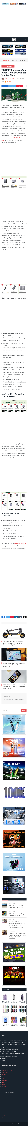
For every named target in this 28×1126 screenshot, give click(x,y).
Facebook (3, 1058)
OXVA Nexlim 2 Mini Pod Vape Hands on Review (16, 906)
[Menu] (2, 39)
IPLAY (3, 1084)
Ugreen (3, 1117)
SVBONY (4, 1097)
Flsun (3, 1107)
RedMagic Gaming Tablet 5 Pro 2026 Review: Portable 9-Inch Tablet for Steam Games (14, 665)
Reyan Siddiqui (10, 78)
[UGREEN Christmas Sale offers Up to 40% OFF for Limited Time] (14, 95)
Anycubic (4, 1109)
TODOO (4, 1086)
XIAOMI (22, 899)
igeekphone (18, 1124)
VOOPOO (4, 1074)
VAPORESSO (5, 1072)
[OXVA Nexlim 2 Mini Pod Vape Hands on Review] (4, 905)
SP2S (3, 1082)
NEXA (3, 1078)
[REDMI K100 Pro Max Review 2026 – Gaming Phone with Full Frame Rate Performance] (14, 676)
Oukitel (3, 1113)
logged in (12, 699)
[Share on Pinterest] (19, 86)
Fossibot (4, 1103)
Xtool (3, 1111)
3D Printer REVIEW (13, 899)
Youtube (3, 1060)
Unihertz (4, 1105)
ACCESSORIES (8, 66)
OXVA (3, 1076)
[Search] (26, 39)
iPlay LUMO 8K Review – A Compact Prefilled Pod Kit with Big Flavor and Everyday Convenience (17, 924)
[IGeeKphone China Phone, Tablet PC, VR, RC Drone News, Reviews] (14, 39)
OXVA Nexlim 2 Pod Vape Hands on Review (17, 914)
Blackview (4, 1101)
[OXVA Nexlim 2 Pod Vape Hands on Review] (4, 913)
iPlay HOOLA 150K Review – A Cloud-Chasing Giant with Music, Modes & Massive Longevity (17, 936)
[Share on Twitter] (12, 86)
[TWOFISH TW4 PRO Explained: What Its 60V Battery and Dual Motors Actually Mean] (14, 632)
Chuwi (3, 1099)
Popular (5, 899)
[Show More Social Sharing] (25, 86)
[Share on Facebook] (5, 86)
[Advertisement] (14, 21)
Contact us (4, 1049)
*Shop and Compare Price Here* (9, 1056)
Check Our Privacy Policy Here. (8, 1051)
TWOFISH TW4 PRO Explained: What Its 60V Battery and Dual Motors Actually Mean (13, 643)
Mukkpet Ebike (5, 1115)
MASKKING (4, 1080)
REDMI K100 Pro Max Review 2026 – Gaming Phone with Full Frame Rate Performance (14, 686)
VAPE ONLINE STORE (7, 1070)
